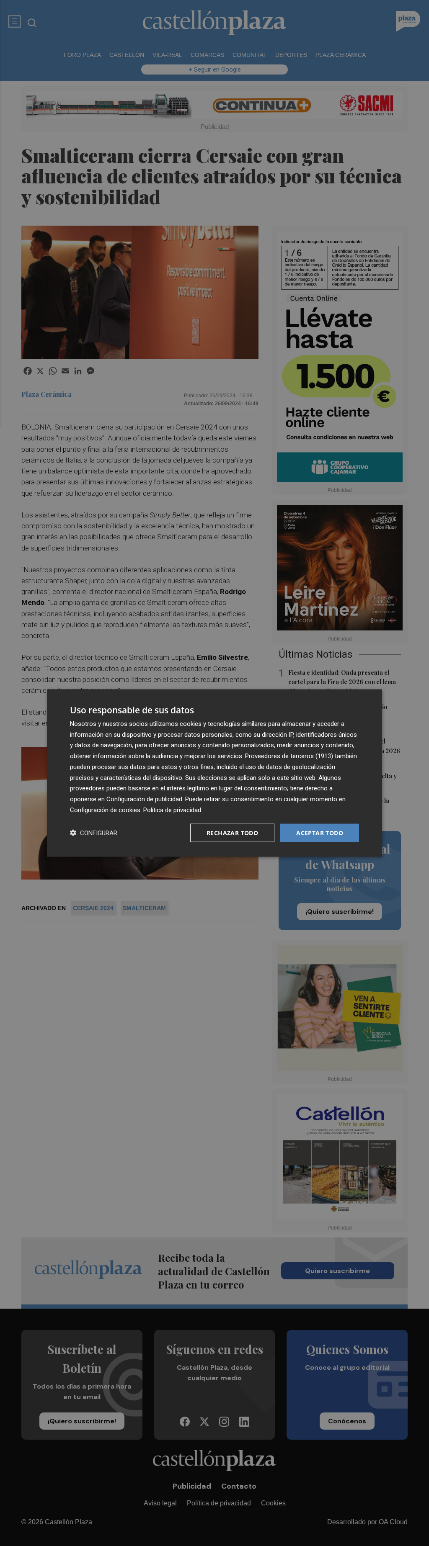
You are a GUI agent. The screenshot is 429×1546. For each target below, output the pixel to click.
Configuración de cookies (105, 809)
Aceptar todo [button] (319, 832)
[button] (93, 833)
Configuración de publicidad (144, 799)
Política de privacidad (172, 809)
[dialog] (214, 773)
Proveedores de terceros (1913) (289, 756)
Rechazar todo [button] (232, 832)
